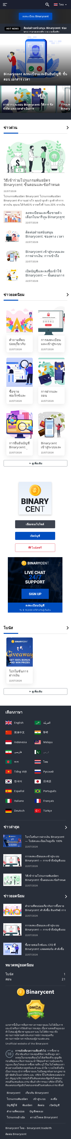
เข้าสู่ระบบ (39, 1099)
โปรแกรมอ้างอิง (16, 1117)
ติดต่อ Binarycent (15, 1134)
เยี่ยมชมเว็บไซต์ (35, 524)
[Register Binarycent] (35, 579)
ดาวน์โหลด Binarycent (44, 1117)
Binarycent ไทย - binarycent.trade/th (28, 1128)
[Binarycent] (35, 513)
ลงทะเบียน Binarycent (35, 16)
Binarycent (13, 1092)
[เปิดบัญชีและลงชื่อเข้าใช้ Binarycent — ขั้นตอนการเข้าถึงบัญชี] (13, 274)
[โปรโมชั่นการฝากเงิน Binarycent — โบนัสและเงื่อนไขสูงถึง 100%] (19, 652)
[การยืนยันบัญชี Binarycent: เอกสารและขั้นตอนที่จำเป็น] (19, 423)
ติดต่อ (41, 1105)
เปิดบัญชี (35, 535)
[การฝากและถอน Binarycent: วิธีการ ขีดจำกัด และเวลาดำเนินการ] (51, 372)
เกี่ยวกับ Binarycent (37, 1092)
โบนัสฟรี (36, 547)
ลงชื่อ (54, 1099)
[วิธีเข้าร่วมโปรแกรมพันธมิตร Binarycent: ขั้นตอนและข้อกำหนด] (35, 156)
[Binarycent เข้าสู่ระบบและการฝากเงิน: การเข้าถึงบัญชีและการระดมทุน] (13, 255)
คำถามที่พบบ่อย (15, 1111)
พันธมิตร (27, 1105)
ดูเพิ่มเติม (36, 463)
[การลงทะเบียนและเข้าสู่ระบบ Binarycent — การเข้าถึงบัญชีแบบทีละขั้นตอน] (51, 320)
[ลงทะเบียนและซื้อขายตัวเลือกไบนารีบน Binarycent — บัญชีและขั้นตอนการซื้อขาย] (13, 216)
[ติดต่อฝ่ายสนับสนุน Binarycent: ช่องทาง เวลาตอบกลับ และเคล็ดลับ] (13, 235)
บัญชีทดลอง (36, 1111)
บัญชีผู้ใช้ (12, 1105)
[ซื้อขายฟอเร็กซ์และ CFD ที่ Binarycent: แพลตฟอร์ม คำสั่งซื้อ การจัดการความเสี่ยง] (19, 372)
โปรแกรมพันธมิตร (17, 1099)
